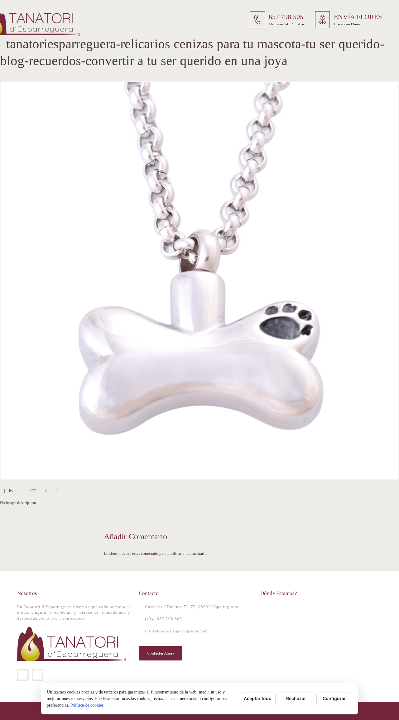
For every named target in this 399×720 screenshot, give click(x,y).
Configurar (334, 698)
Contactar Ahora (160, 653)
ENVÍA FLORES (358, 17)
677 (33, 490)
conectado (149, 553)
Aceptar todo (258, 698)
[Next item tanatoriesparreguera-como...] (299, 280)
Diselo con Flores (347, 24)
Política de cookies (86, 705)
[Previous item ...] (100, 280)
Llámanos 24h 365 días (286, 24)
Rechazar (296, 698)
